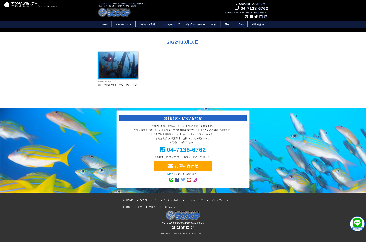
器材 (227, 24)
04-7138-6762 (186, 149)
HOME (105, 24)
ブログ (241, 24)
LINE (168, 174)
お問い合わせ (257, 24)
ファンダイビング (171, 24)
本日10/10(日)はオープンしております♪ (118, 85)
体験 (213, 24)
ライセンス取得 (147, 24)
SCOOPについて (123, 24)
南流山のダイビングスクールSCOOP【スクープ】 (186, 233)
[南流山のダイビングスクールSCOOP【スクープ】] (114, 9)
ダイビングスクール (195, 24)
